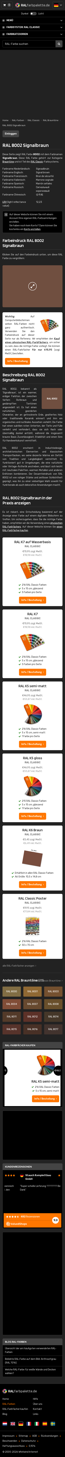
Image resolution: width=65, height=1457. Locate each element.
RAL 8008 (53, 1004)
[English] (12, 1424)
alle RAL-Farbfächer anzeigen (18, 965)
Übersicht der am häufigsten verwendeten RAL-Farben (30, 1350)
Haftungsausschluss (13, 1446)
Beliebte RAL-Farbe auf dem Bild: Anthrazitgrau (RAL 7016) (30, 1361)
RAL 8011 (11, 1016)
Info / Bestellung (17, 361)
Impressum (8, 1436)
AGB (34, 1436)
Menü (9, 20)
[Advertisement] (32, 82)
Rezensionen (30, 1216)
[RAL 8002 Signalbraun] (32, 286)
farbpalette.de (22, 1391)
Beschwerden (9, 1441)
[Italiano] (36, 1424)
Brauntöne (8, 161)
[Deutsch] (58, 5)
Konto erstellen (32, 229)
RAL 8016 (33, 1029)
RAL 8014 (53, 1016)
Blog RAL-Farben (15, 1341)
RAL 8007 (32, 1004)
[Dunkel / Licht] (33, 13)
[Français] (28, 1424)
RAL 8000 (11, 991)
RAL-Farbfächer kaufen (20, 1045)
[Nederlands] (4, 1424)
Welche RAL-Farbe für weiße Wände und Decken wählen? (30, 1371)
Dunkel (24, 13)
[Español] (44, 1424)
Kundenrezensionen (18, 1166)
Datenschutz (28, 1441)
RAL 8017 (53, 1029)
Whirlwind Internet (28, 1451)
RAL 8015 (12, 1029)
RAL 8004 (11, 1004)
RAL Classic (23, 27)
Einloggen (11, 133)
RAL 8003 (53, 991)
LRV (4, 202)
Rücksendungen (49, 1436)
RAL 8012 (33, 1016)
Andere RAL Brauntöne (23, 980)
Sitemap (23, 1436)
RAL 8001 (33, 991)
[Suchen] (59, 43)
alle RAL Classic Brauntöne (46, 980)
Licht (41, 13)
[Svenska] (52, 1424)
